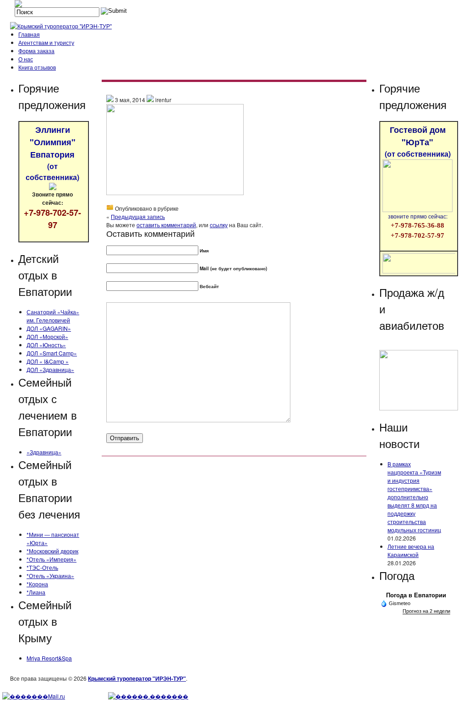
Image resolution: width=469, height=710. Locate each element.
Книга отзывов (37, 67)
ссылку (219, 225)
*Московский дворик (52, 551)
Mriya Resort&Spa (49, 658)
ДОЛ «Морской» (47, 336)
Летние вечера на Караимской (410, 550)
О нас (25, 59)
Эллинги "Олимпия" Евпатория (52, 153)
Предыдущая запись (138, 216)
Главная (29, 34)
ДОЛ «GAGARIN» (49, 328)
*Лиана (36, 592)
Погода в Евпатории (416, 595)
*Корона (37, 584)
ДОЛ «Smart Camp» (52, 353)
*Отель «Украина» (50, 575)
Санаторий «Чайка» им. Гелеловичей (53, 316)
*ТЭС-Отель (42, 567)
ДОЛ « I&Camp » (48, 361)
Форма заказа (36, 51)
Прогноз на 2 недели (426, 611)
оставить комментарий (166, 225)
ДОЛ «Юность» (46, 345)
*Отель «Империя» (51, 559)
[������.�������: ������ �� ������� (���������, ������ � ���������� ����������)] (148, 696)
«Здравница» (44, 452)
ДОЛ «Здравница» (50, 369)
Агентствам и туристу (46, 42)
